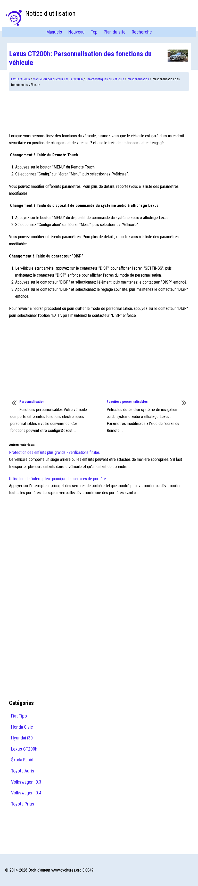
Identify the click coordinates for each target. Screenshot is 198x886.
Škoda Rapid (22, 759)
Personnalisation (138, 79)
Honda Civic (22, 727)
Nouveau (76, 32)
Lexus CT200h (20, 79)
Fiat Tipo (19, 716)
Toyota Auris (22, 771)
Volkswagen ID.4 (26, 792)
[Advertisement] (99, 111)
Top (94, 32)
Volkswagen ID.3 (26, 782)
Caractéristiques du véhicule (105, 79)
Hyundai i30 (22, 737)
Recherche (142, 32)
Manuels (54, 32)
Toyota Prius (22, 804)
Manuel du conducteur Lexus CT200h (58, 79)
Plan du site (115, 32)
